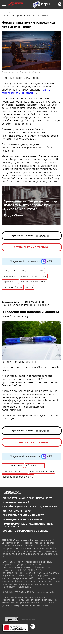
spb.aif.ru (31, 361)
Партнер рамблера (29, 619)
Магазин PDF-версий (15, 502)
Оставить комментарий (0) (31, 247)
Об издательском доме (18, 498)
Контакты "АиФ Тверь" (16, 511)
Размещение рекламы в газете (22, 519)
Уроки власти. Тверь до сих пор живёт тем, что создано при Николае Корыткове (30, 205)
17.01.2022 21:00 (9, 12)
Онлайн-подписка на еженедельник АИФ (29, 506)
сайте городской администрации (26, 91)
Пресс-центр (44, 498)
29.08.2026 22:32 (10, 302)
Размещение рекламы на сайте (23, 515)
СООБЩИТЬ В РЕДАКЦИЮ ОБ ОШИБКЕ (25, 530)
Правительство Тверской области (21, 72)
